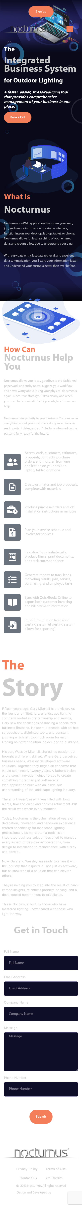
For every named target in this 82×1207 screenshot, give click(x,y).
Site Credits (53, 1178)
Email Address (14, 977)
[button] (69, 29)
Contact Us (28, 1178)
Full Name (11, 951)
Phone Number (15, 1078)
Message (10, 1028)
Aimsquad (58, 1192)
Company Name (16, 1002)
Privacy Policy (27, 1169)
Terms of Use (56, 1169)
